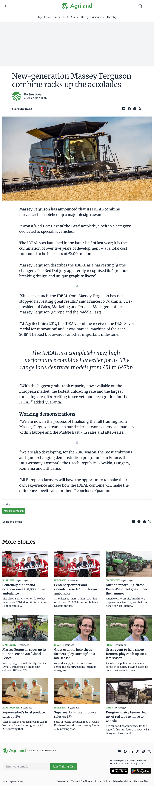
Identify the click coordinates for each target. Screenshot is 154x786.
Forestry (112, 17)
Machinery (97, 17)
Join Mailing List (64, 766)
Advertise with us (122, 781)
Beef (65, 17)
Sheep (84, 17)
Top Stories (44, 17)
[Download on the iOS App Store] (119, 771)
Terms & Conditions (81, 781)
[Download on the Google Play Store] (141, 771)
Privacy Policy (102, 781)
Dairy (57, 17)
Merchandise (141, 781)
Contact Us (62, 781)
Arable (74, 17)
